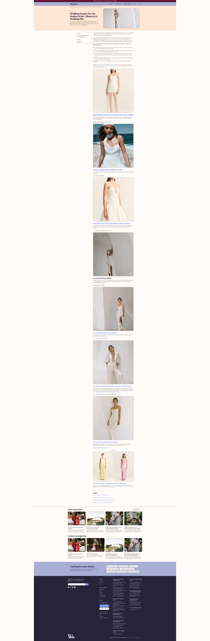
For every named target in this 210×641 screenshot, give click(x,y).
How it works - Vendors (103, 602)
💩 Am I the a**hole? (133, 566)
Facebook (105, 502)
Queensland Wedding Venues (135, 587)
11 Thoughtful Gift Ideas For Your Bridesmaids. (102, 497)
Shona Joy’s (126, 32)
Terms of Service (131, 637)
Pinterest (111, 502)
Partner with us (104, 605)
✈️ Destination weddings (122, 571)
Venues (100, 592)
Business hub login (104, 608)
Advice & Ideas (127, 3)
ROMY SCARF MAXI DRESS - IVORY (107, 170)
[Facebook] (68, 587)
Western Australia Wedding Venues (119, 623)
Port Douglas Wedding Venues (135, 583)
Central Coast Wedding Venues (118, 593)
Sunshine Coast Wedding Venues (135, 582)
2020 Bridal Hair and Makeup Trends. (100, 494)
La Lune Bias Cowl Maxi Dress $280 (100, 338)
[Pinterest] (72, 587)
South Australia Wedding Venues (119, 617)
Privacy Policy (139, 637)
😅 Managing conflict (123, 566)
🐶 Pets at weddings (111, 571)
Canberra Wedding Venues (134, 593)
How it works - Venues (103, 603)
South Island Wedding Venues (135, 603)
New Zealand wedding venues (135, 602)
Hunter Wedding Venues (117, 591)
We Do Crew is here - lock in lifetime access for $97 (105, 1)
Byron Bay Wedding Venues (118, 594)
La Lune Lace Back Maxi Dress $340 (100, 447)
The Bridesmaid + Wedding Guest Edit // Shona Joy (109, 483)
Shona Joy (109, 38)
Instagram (100, 502)
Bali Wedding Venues (133, 609)
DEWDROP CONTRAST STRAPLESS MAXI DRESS (113, 115)
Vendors (100, 593)
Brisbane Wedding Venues (134, 586)
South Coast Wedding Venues (118, 587)
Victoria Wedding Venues (117, 601)
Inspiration (78, 6)
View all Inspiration (136, 509)
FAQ (100, 583)
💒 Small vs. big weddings (133, 571)
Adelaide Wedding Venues (117, 616)
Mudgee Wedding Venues (117, 588)
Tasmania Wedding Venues (118, 633)
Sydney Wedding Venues (117, 583)
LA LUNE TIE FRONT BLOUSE (103, 386)
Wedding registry (102, 596)
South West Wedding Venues (118, 625)
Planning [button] (110, 3)
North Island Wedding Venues (135, 604)
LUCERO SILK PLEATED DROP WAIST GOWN (111, 223)
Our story (101, 581)
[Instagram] (70, 587)
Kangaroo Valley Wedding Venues (119, 590)
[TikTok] (74, 587)
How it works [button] (118, 3)
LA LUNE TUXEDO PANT (123, 386)
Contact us (101, 582)
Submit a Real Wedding (103, 617)
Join (87, 584)
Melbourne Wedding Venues (118, 608)
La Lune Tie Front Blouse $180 (99, 394)
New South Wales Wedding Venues (119, 582)
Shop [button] (134, 3)
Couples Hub (101, 589)
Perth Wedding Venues (117, 626)
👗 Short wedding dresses (112, 566)
